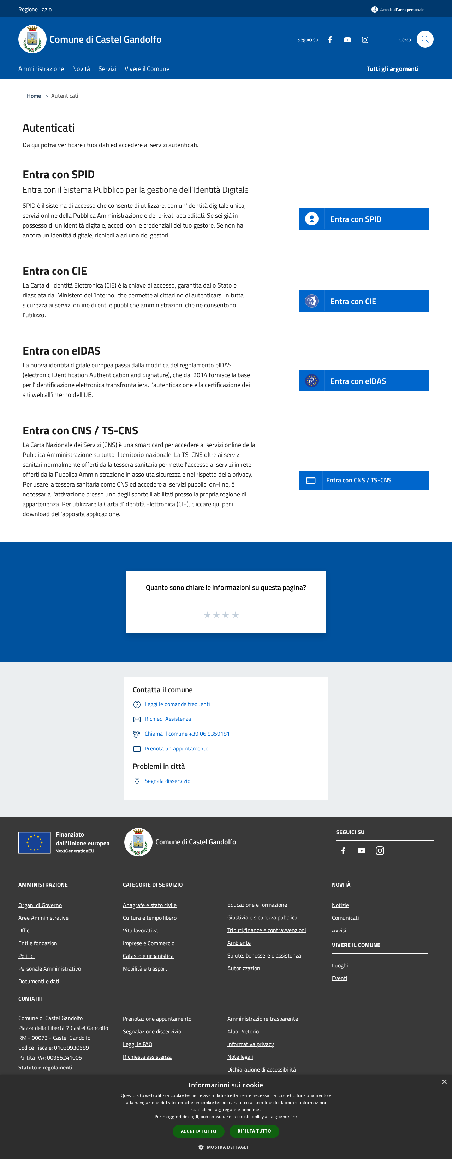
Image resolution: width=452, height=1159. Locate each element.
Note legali (240, 1056)
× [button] (444, 1082)
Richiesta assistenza (147, 1056)
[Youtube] (345, 39)
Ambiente (239, 942)
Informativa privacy (250, 1044)
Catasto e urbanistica (148, 956)
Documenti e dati (38, 981)
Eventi (339, 978)
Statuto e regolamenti (45, 1067)
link (293, 1116)
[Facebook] (327, 39)
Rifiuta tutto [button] (254, 1131)
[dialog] (226, 1117)
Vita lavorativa (140, 930)
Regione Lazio (35, 9)
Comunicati (345, 917)
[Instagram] (362, 39)
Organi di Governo (40, 905)
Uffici (24, 930)
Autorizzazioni (244, 968)
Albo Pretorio (243, 1031)
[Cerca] (425, 39)
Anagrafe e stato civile (150, 905)
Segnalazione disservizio (152, 1031)
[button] (226, 1147)
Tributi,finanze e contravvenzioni (266, 930)
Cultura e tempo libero (150, 917)
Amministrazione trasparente (262, 1018)
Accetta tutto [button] (198, 1131)
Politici (26, 956)
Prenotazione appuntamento (157, 1018)
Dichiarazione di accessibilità (261, 1069)
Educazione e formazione (257, 904)
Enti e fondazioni (38, 943)
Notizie (340, 905)
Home (34, 95)
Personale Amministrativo (49, 968)
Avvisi (339, 930)
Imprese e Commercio (148, 943)
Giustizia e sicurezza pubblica (262, 917)
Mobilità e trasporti (146, 968)
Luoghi (340, 965)
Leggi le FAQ (138, 1044)
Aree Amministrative (43, 917)
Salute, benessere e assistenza (264, 955)
